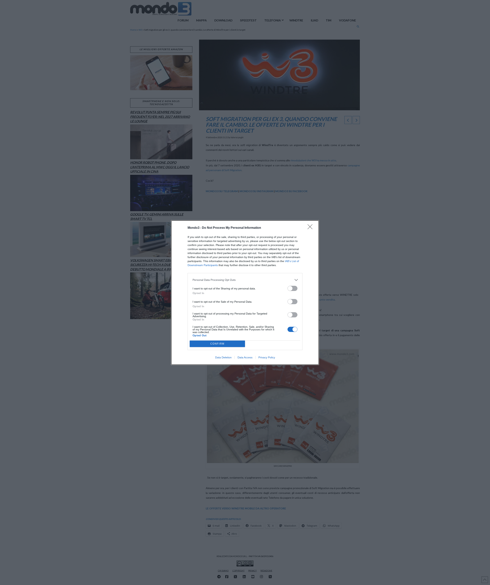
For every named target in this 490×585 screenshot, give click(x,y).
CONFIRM (217, 343)
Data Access (245, 357)
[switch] (292, 288)
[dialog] (245, 293)
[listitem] (245, 280)
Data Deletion (223, 357)
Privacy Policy (266, 357)
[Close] (311, 228)
